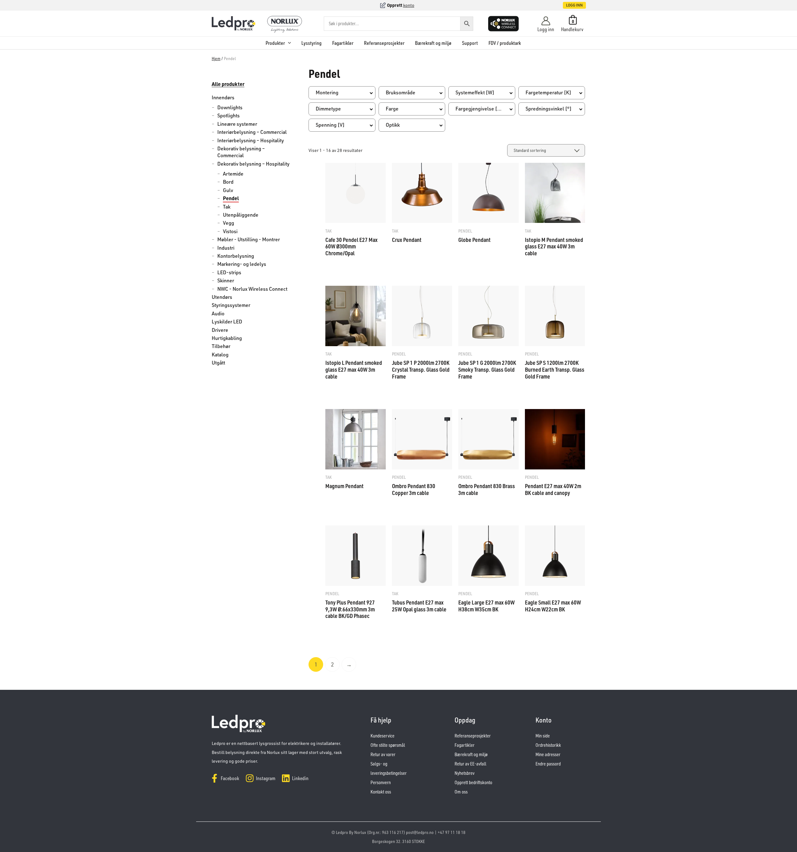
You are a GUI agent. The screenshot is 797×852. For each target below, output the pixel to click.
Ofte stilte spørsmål (387, 745)
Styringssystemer (231, 305)
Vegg (228, 223)
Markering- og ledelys (241, 264)
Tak (226, 207)
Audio (218, 313)
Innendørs (223, 97)
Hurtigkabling (227, 338)
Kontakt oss (380, 792)
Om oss (461, 792)
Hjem (216, 58)
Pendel (231, 198)
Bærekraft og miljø (433, 43)
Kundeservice (382, 736)
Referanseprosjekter (384, 43)
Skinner (225, 280)
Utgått (218, 363)
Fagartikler (342, 43)
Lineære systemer (237, 124)
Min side (542, 736)
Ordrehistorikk (548, 745)
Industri (225, 248)
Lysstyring (311, 43)
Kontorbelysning (235, 256)
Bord (228, 182)
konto (408, 5)
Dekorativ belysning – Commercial (241, 151)
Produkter (275, 43)
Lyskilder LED (227, 321)
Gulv (228, 190)
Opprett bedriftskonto (473, 782)
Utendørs (222, 297)
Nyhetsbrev (464, 773)
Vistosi (230, 231)
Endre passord (548, 764)
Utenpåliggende (240, 215)
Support (470, 43)
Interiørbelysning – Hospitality (250, 140)
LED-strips (229, 272)
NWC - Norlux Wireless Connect (252, 289)
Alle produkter (228, 84)
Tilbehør (221, 346)
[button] (567, 5)
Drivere (220, 330)
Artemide (233, 174)
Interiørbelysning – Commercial (252, 132)
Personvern (380, 782)
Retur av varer (382, 754)
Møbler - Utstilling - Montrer (248, 239)
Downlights (230, 107)
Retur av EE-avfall (470, 764)
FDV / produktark (504, 43)
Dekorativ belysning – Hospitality (253, 164)
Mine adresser (547, 754)
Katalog (220, 354)
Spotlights (228, 115)
